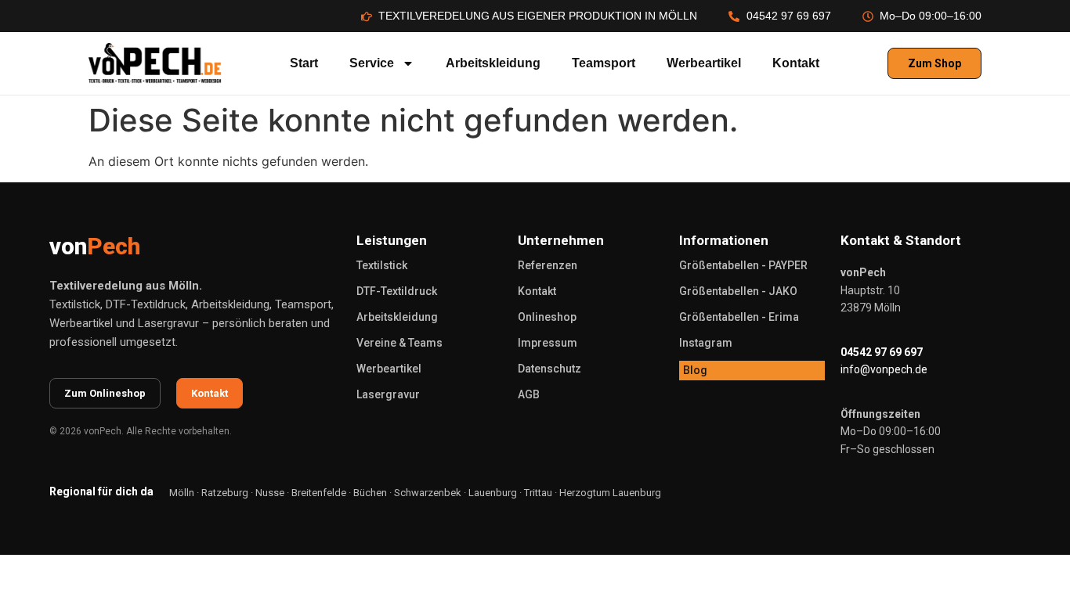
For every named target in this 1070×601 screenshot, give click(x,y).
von (94, 246)
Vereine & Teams (399, 342)
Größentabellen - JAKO (738, 291)
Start (304, 63)
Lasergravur (388, 394)
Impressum (547, 342)
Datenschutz (549, 368)
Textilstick (381, 265)
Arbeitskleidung (493, 63)
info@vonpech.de (883, 369)
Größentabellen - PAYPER (743, 265)
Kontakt (795, 63)
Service (371, 63)
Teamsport (603, 63)
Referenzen (547, 265)
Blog (695, 370)
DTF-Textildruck (396, 291)
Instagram (705, 342)
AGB (529, 394)
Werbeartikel (704, 63)
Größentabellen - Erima (739, 317)
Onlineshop (547, 317)
